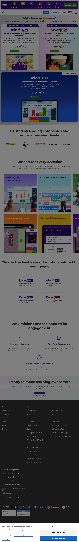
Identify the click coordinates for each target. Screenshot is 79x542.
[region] (39, 532)
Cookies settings (58, 527)
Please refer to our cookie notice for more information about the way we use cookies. (18, 538)
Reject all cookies (58, 532)
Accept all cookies (58, 538)
